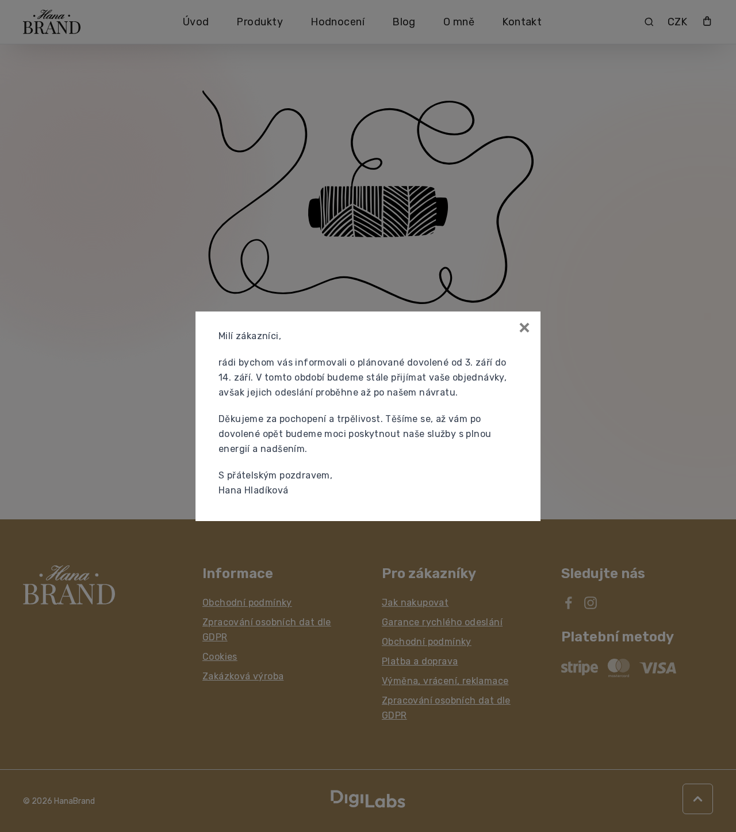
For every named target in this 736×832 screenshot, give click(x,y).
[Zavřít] (523, 328)
